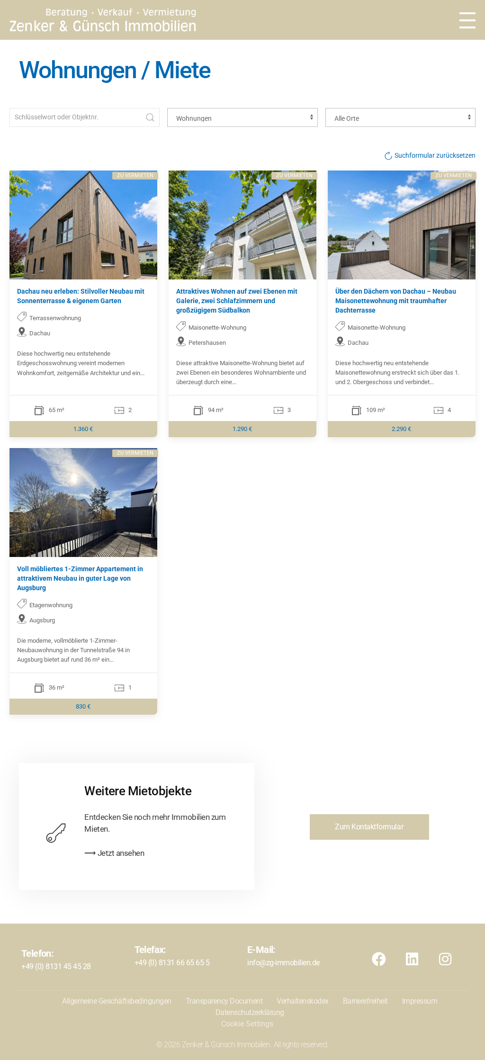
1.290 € (242, 428)
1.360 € (83, 428)
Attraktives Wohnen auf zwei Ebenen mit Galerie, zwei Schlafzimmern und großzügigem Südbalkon (236, 300)
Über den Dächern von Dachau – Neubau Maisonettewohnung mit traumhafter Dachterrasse (395, 300)
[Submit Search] (150, 117)
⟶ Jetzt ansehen (114, 853)
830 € (83, 706)
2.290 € (401, 428)
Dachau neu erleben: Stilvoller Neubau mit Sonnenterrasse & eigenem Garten (80, 296)
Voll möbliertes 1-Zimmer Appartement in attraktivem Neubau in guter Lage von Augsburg (80, 579)
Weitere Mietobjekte (137, 791)
